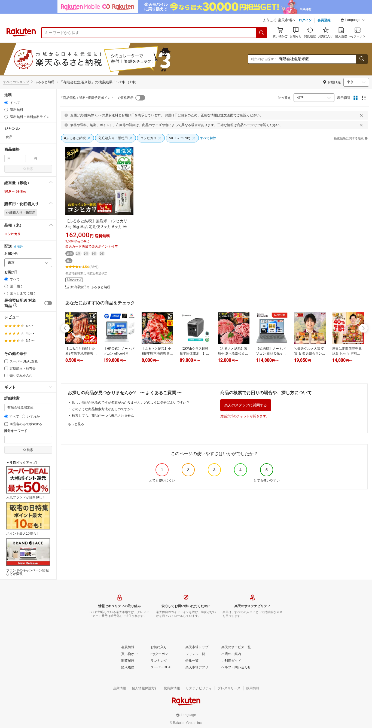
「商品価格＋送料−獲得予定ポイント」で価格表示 (96, 98)
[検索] (261, 32)
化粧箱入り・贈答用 (20, 213)
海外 (20, 246)
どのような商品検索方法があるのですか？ (103, 409)
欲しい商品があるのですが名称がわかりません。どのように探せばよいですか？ (131, 402)
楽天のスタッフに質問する (245, 405)
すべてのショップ (16, 82)
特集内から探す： (264, 59)
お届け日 (10, 272)
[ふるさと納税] (104, 59)
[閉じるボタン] (361, 115)
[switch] (48, 303)
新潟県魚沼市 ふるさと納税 (90, 287)
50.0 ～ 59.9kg (15, 191)
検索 (30, 169)
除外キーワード (15, 431)
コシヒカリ (12, 234)
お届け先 (10, 253)
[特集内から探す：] (361, 59)
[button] (352, 21)
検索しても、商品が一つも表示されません (103, 416)
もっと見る (76, 424)
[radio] (6, 102)
